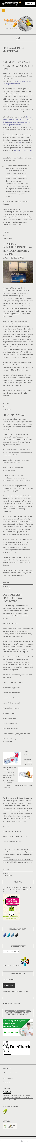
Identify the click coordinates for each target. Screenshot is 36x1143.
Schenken (29, 3)
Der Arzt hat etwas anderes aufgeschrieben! (18, 65)
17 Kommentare (7, 409)
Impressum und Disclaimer (11, 1072)
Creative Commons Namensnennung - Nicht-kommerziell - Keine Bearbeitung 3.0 (18, 1098)
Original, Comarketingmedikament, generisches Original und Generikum (17, 250)
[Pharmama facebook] (4, 937)
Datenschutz (6, 1082)
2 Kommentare (7, 589)
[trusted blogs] (10, 1129)
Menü (18, 38)
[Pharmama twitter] (8, 937)
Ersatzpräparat (14, 415)
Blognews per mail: (18, 974)
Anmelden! (8, 985)
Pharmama (6, 236)
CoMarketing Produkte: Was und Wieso (13, 598)
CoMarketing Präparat (11, 212)
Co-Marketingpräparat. (11, 314)
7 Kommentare (7, 238)
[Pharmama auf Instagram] (12, 937)
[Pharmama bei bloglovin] (16, 937)
